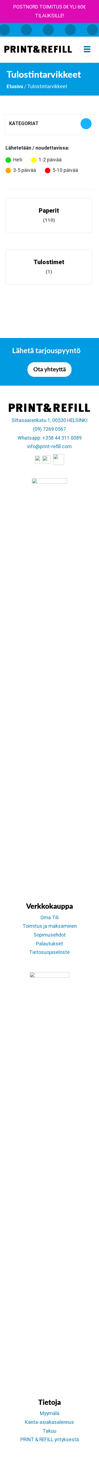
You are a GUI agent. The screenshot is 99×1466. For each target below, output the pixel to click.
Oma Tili (49, 917)
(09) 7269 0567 (49, 429)
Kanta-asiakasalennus (49, 1422)
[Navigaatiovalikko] (87, 49)
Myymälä (49, 1413)
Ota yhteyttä (49, 369)
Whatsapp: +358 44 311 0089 (50, 438)
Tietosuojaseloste (49, 952)
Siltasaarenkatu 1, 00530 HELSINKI (49, 420)
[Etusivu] (38, 49)
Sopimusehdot (50, 935)
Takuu (49, 1431)
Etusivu (15, 86)
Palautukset (49, 943)
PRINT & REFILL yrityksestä (49, 1439)
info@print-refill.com (49, 446)
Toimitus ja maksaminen (50, 926)
